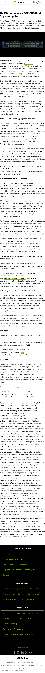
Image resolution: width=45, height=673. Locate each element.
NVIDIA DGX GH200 (10, 81)
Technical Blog (33, 589)
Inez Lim (27, 392)
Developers (7, 613)
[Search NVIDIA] (6, 2)
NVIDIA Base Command (27, 301)
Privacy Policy (9, 662)
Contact (22, 668)
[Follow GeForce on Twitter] (26, 652)
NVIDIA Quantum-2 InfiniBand (15, 278)
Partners (17, 613)
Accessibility (6, 665)
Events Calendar (33, 594)
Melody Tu (5, 392)
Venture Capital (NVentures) (14, 559)
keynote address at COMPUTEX (19, 345)
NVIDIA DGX (28, 63)
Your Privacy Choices (25, 662)
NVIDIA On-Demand (28, 599)
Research (23, 564)
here (27, 350)
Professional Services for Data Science (18, 634)
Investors (16, 554)
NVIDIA (23, 66)
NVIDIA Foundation (10, 564)
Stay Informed (18, 594)
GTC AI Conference (10, 599)
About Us (6, 554)
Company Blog (19, 589)
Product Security (35, 665)
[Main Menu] (2, 2)
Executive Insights (30, 613)
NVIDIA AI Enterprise (19, 316)
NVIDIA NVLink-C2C (23, 131)
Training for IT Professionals (13, 629)
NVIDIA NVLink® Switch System (26, 69)
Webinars (6, 594)
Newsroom (7, 589)
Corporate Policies (20, 665)
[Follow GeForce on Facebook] (14, 652)
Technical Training (10, 624)
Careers (6, 575)
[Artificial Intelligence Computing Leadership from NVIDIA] (18, 2)
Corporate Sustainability (12, 570)
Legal (37, 662)
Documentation (25, 618)
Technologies (29, 570)
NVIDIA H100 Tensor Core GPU (26, 128)
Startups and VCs (9, 618)
